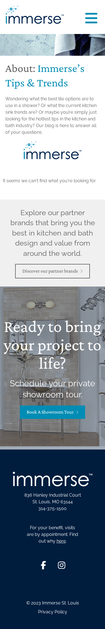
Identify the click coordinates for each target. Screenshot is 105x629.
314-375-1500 (52, 508)
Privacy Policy (52, 612)
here (61, 541)
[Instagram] (61, 565)
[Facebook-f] (43, 565)
